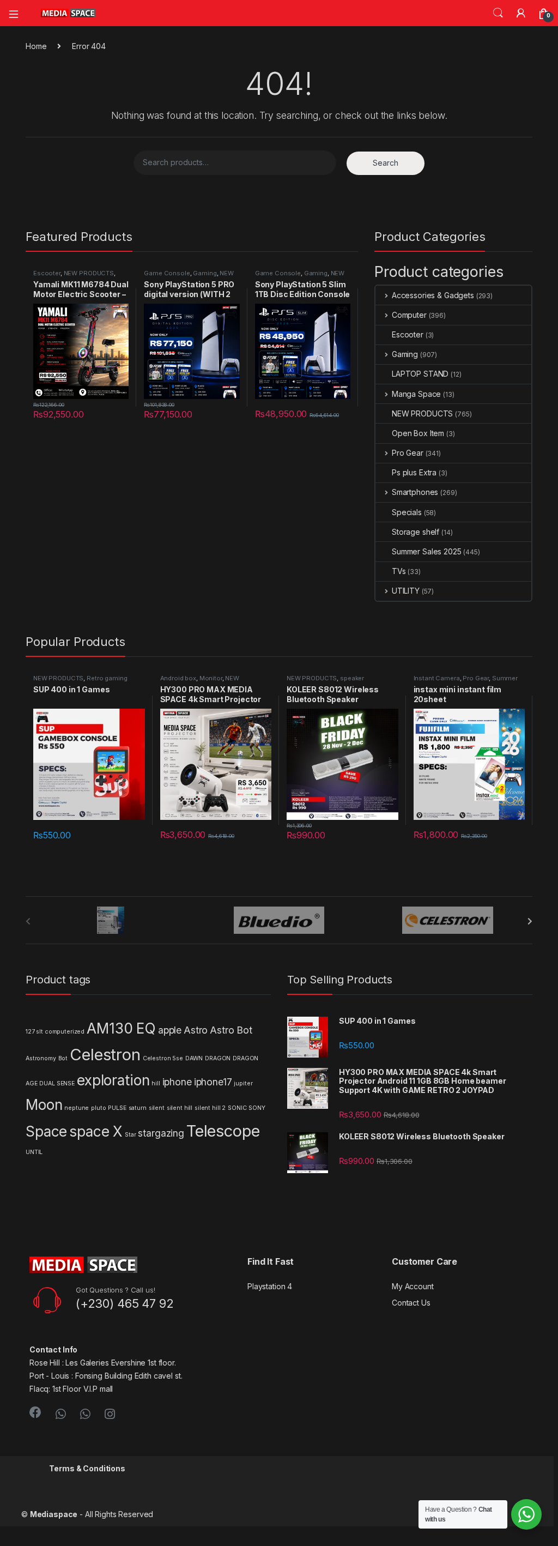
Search (498, 13)
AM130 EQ (121, 1028)
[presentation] (529, 921)
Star (130, 1134)
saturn (138, 1108)
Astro (196, 1030)
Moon (44, 1104)
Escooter (46, 273)
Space (46, 1131)
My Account (413, 1286)
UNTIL (34, 1152)
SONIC (237, 1108)
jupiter (243, 1083)
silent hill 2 (210, 1108)
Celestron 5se (163, 1058)
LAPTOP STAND (420, 373)
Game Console (167, 273)
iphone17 (213, 1082)
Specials (407, 512)
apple (169, 1030)
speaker (352, 678)
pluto (98, 1108)
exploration (113, 1080)
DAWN (194, 1058)
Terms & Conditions (87, 1468)
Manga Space (416, 393)
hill (155, 1083)
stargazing (161, 1133)
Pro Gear (407, 452)
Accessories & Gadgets (433, 295)
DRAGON (218, 1058)
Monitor (210, 678)
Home (36, 46)
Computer (409, 314)
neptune (76, 1108)
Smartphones (415, 492)
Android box (178, 678)
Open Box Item (418, 433)
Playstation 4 (269, 1286)
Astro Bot (231, 1030)
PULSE (117, 1108)
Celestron (105, 1054)
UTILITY (406, 590)
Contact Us (411, 1302)
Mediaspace (54, 1514)
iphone (177, 1082)
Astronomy (41, 1058)
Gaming (204, 273)
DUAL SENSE (57, 1083)
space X (96, 1131)
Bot (63, 1058)
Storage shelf (415, 531)
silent (157, 1108)
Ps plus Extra (414, 472)
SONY (256, 1108)
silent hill (179, 1108)
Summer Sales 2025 (427, 551)
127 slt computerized (55, 1031)
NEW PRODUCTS (89, 273)
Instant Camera (437, 678)
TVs (399, 571)
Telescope (223, 1130)
